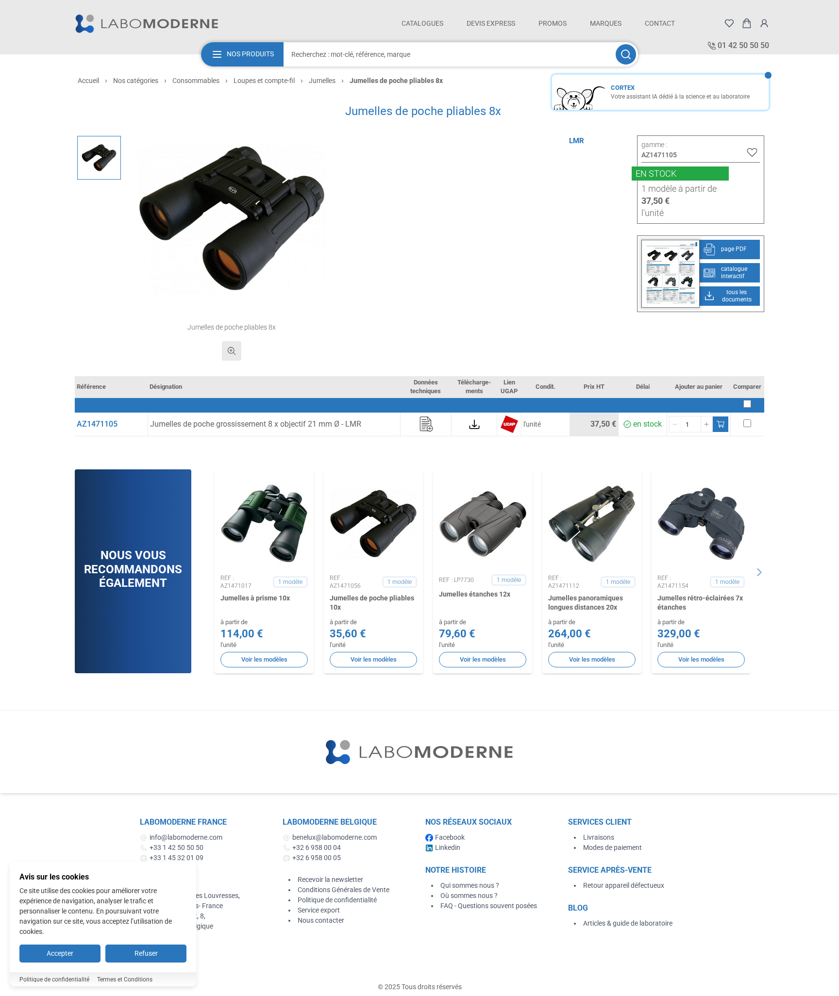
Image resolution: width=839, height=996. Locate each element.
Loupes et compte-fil (264, 80)
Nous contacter (321, 920)
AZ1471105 (97, 424)
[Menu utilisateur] (764, 23)
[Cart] (747, 23)
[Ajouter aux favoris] (752, 152)
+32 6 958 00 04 (316, 847)
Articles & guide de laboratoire (627, 923)
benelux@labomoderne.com (334, 837)
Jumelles (322, 80)
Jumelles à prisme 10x (255, 598)
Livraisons (598, 837)
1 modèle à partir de (679, 188)
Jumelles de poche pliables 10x (372, 602)
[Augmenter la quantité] (706, 424)
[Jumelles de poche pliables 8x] (99, 158)
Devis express (491, 23)
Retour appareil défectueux (623, 885)
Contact (660, 23)
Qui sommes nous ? (469, 885)
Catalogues (422, 23)
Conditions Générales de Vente (343, 890)
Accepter (60, 953)
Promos (552, 23)
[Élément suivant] (759, 572)
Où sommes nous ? (469, 895)
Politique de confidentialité (337, 900)
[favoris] (729, 23)
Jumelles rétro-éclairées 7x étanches (700, 602)
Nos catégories (135, 80)
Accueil (88, 80)
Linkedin (447, 847)
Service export (319, 910)
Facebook (450, 837)
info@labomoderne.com (186, 837)
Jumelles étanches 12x (474, 594)
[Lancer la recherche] (626, 54)
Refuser (146, 953)
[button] (232, 218)
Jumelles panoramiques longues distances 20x (585, 602)
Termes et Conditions (124, 979)
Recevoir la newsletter (330, 879)
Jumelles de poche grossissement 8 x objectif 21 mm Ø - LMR (255, 424)
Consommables (195, 80)
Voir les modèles (264, 659)
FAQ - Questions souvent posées (488, 906)
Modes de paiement (612, 847)
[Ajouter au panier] (720, 424)
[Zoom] (231, 351)
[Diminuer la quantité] (675, 424)
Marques (605, 23)
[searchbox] (449, 54)
